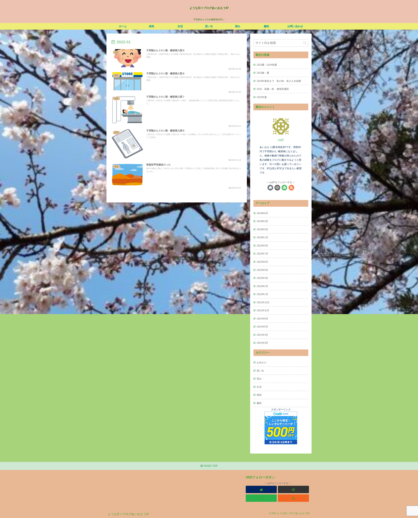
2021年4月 (262, 334)
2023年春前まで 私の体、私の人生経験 (279, 81)
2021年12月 (263, 302)
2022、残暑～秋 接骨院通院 (273, 89)
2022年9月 (262, 245)
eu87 (281, 139)
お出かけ (261, 362)
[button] (305, 43)
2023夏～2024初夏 (267, 64)
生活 (259, 386)
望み (259, 378)
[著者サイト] (270, 188)
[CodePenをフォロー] (277, 188)
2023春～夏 (263, 72)
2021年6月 (262, 318)
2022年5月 (262, 269)
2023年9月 (262, 229)
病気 (259, 394)
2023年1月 (262, 237)
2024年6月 (262, 213)
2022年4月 (262, 278)
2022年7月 (262, 253)
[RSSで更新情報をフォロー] (291, 188)
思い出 (260, 370)
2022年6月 (262, 261)
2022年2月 (262, 286)
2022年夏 (262, 97)
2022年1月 (262, 294)
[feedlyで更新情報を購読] (284, 188)
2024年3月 (262, 221)
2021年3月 (262, 342)
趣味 (259, 402)
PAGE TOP (210, 465)
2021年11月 (263, 310)
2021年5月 (262, 326)
